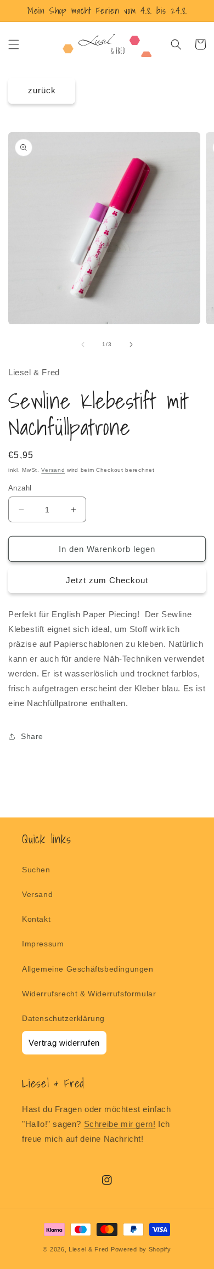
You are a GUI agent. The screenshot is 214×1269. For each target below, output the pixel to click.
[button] (14, 44)
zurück (42, 90)
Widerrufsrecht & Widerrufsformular (89, 993)
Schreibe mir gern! (120, 1124)
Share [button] (32, 736)
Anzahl (19, 488)
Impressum (43, 943)
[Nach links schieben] (83, 344)
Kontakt (36, 919)
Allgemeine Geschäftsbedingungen (88, 969)
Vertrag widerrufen (64, 1042)
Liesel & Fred (89, 1249)
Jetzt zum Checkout (107, 580)
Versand (53, 470)
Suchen (36, 869)
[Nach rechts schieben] (131, 344)
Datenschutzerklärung (63, 1018)
